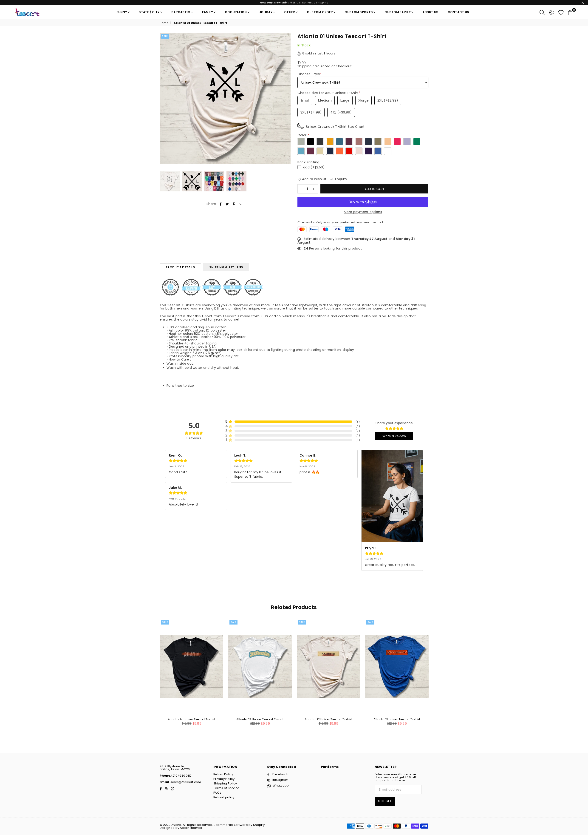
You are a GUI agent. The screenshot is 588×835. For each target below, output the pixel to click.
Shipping (304, 66)
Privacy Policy (224, 779)
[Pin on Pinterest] (234, 204)
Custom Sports (359, 12)
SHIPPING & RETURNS (226, 267)
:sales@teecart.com (185, 782)
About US (430, 12)
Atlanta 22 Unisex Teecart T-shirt (328, 719)
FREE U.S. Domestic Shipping (294, 2)
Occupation (236, 12)
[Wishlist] (561, 12)
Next (287, 99)
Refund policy (224, 797)
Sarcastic (180, 12)
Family (207, 12)
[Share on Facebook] (220, 204)
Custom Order (320, 12)
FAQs (217, 792)
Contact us (458, 12)
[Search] (542, 12)
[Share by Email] (241, 204)
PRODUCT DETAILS (180, 267)
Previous (164, 99)
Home (164, 23)
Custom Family (397, 12)
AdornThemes (191, 828)
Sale (165, 36)
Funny (122, 12)
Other (289, 12)
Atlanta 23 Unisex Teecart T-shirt (259, 719)
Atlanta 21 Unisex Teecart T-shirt (397, 719)
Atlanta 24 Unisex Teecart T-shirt (191, 719)
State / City (149, 12)
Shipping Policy (225, 783)
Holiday (265, 12)
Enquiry (340, 179)
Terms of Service (226, 788)
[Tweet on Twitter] (227, 204)
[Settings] (551, 12)
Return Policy (223, 774)
